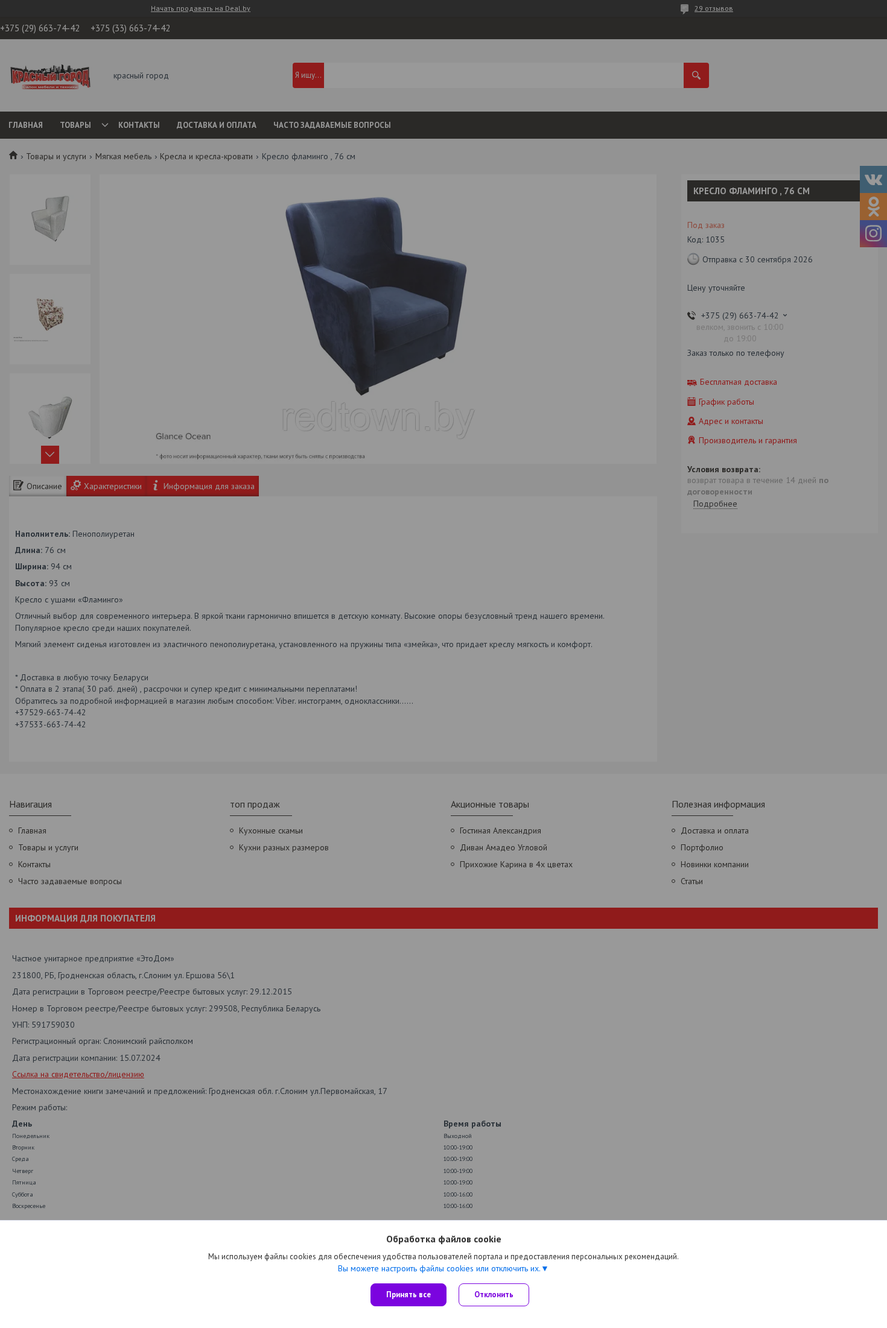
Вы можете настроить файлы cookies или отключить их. (439, 1268)
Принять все (408, 1294)
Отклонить (493, 1294)
